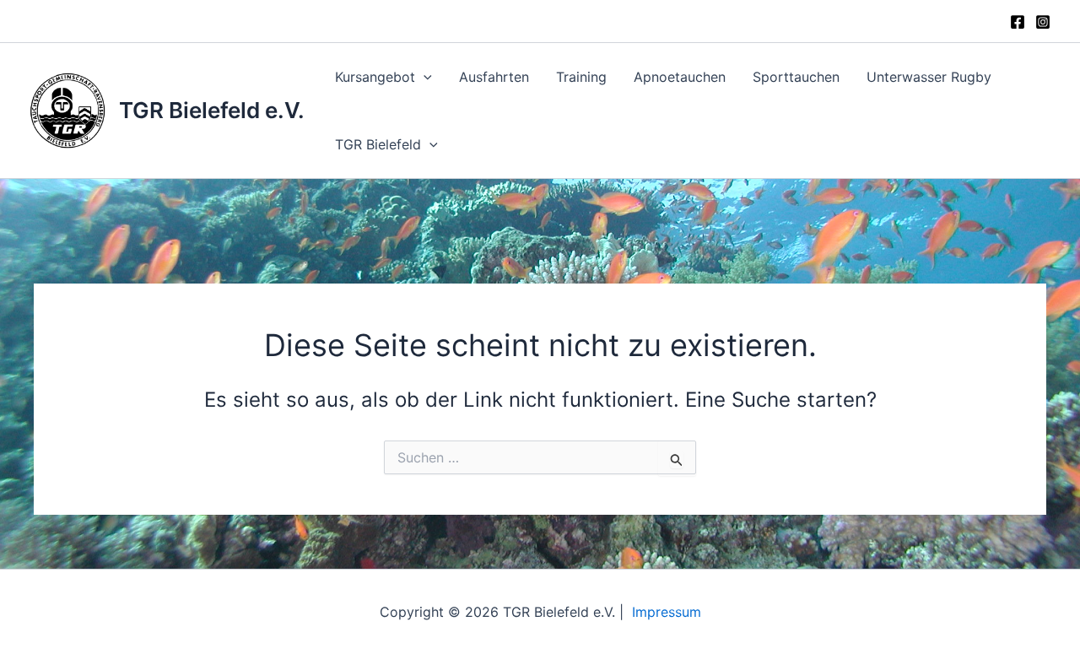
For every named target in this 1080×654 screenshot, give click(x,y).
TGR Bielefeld (378, 144)
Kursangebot (375, 76)
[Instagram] (1042, 22)
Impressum (666, 611)
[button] (423, 77)
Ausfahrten (494, 76)
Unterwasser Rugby (929, 76)
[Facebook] (1017, 22)
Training (581, 76)
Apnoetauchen (680, 76)
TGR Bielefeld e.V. (212, 110)
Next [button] (521, 204)
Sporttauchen (796, 76)
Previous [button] (559, 204)
